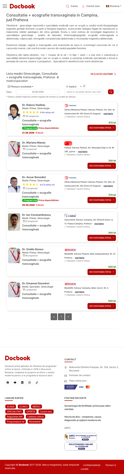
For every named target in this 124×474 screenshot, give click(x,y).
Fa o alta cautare (102, 74)
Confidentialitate (91, 465)
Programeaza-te (15, 421)
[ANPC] (80, 437)
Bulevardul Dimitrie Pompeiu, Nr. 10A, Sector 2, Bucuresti (94, 369)
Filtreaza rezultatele (20, 86)
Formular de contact (79, 375)
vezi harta (108, 113)
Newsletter (35, 421)
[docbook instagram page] (30, 382)
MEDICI (36, 406)
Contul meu (93, 6)
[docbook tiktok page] (37, 382)
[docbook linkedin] (23, 382)
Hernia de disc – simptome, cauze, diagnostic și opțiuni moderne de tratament (83, 418)
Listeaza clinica (35, 416)
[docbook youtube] (15, 382)
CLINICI (23, 406)
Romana (114, 6)
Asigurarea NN (14, 416)
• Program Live (30, 128)
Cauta (74, 6)
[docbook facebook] (8, 382)
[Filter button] (111, 91)
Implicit (74, 86)
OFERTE (30, 411)
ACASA (10, 406)
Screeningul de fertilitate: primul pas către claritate (87, 407)
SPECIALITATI (14, 411)
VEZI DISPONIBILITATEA (100, 128)
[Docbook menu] (5, 7)
